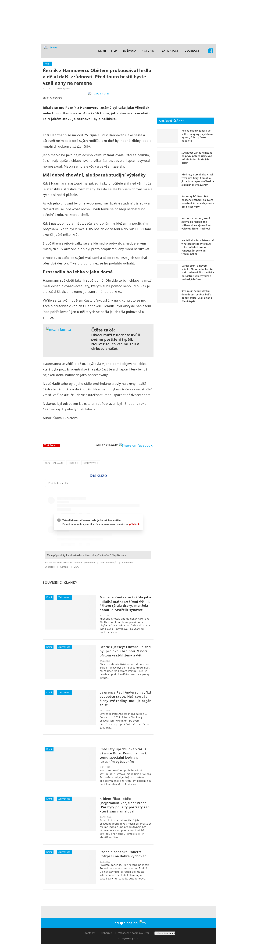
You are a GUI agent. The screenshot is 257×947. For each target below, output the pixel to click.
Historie (147, 50)
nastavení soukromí (165, 933)
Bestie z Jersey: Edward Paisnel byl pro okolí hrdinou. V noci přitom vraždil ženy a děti (125, 651)
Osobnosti (192, 50)
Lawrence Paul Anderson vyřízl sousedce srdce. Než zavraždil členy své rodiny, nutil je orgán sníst (125, 698)
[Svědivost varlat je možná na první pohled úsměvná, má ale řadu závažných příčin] (167, 158)
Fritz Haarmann (54, 463)
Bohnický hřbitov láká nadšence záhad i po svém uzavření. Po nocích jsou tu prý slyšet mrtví (197, 201)
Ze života (129, 50)
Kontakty (90, 933)
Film (114, 50)
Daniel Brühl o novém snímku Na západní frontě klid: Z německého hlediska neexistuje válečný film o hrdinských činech (197, 272)
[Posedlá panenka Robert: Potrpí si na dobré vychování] (70, 867)
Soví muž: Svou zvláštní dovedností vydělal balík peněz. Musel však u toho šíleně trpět (196, 296)
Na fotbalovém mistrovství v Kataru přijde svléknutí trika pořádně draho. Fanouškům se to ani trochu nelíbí (197, 247)
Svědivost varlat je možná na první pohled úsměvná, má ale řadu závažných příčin (197, 158)
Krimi (102, 50)
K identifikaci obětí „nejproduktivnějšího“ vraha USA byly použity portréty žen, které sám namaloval (125, 805)
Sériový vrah (91, 463)
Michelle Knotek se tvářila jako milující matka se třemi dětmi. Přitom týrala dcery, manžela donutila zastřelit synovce (125, 603)
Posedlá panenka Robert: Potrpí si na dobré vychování (124, 854)
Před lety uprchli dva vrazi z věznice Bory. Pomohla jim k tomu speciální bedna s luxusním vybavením (123, 755)
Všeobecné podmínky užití (133, 933)
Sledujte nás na (126, 923)
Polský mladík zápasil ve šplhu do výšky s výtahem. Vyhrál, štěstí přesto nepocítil (197, 136)
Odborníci (106, 933)
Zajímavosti (170, 50)
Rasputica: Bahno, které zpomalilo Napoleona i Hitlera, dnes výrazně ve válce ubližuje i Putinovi (195, 223)
